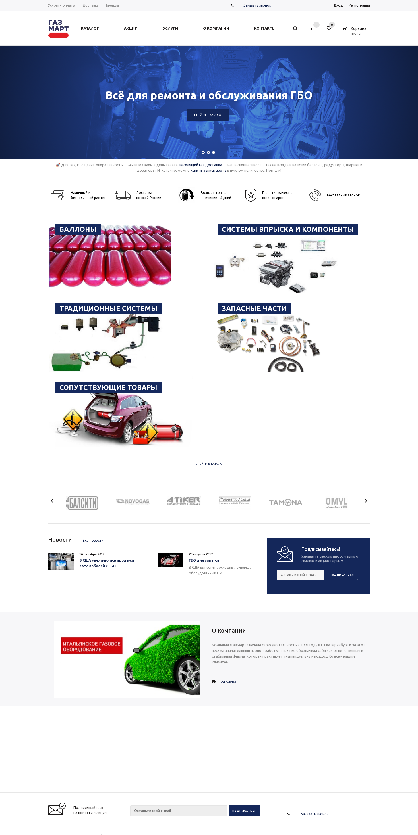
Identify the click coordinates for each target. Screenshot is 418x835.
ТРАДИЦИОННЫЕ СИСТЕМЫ (108, 308)
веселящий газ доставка (200, 165)
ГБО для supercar (205, 560)
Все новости (93, 540)
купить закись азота (208, 170)
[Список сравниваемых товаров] (314, 30)
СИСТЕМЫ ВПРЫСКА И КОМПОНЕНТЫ (288, 229)
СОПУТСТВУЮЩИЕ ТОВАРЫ (108, 387)
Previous (52, 501)
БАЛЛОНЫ (78, 229)
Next (366, 501)
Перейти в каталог (207, 114)
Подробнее (227, 681)
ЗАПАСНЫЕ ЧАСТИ (254, 308)
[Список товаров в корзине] (355, 32)
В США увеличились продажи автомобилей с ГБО (106, 563)
